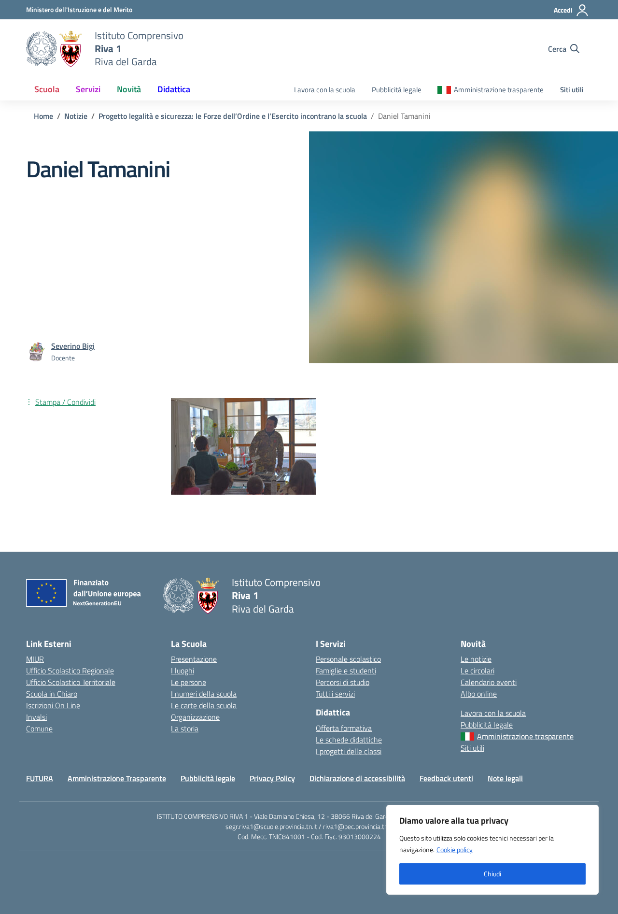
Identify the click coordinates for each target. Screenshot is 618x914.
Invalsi (36, 717)
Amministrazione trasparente (499, 89)
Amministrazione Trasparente (117, 778)
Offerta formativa (344, 728)
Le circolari (477, 670)
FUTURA (39, 778)
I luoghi (182, 670)
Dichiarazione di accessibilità (357, 778)
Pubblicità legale (396, 89)
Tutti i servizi (335, 694)
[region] (492, 850)
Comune (39, 728)
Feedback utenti (446, 778)
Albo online (479, 694)
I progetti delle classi (348, 751)
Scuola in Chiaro (51, 694)
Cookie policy (454, 849)
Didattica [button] (173, 89)
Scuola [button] (46, 89)
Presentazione (194, 659)
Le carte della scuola (204, 705)
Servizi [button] (88, 89)
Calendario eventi (489, 682)
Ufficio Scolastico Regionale (70, 670)
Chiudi (492, 874)
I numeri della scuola (204, 694)
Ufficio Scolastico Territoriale (70, 682)
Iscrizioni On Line (53, 705)
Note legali (505, 778)
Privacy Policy (272, 778)
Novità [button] (129, 89)
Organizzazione (195, 717)
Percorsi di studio (342, 682)
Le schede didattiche (349, 739)
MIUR (35, 659)
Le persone (188, 682)
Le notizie (476, 659)
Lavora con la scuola (324, 89)
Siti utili (572, 89)
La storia (184, 728)
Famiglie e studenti (346, 670)
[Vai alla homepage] (54, 48)
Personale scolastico (348, 659)
